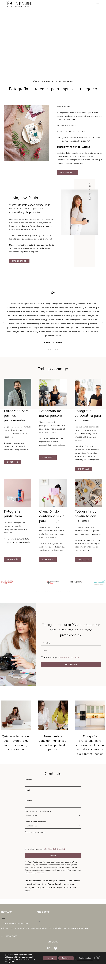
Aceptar (50, 958)
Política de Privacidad (69, 657)
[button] (97, 4)
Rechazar (66, 958)
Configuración (85, 958)
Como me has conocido (35, 822)
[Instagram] (49, 948)
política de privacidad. (35, 873)
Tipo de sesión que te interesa (38, 811)
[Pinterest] (55, 948)
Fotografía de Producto (15, 924)
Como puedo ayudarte (35, 832)
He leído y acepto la (61, 657)
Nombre (28, 779)
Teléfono (28, 801)
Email (27, 790)
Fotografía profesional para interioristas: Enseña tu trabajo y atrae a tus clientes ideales (90, 745)
